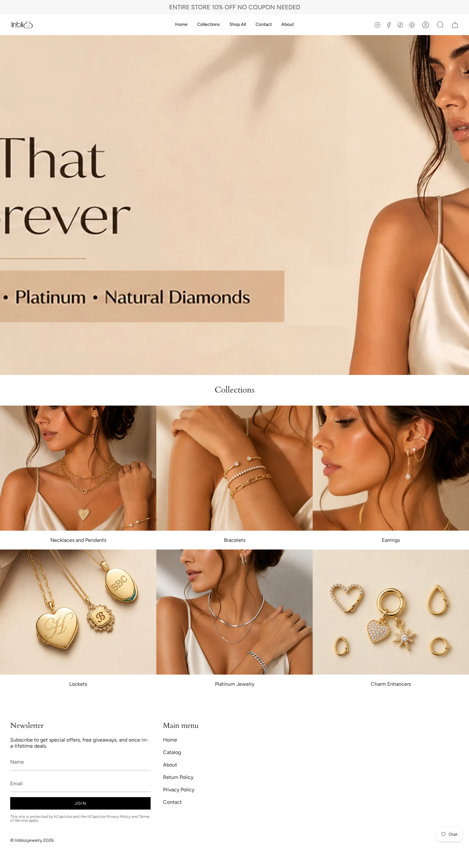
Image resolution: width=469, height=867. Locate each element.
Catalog (172, 752)
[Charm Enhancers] (391, 612)
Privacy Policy (118, 816)
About (170, 765)
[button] (208, 24)
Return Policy (178, 777)
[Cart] (455, 24)
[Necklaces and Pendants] (78, 468)
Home (170, 740)
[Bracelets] (234, 468)
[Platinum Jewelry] (234, 612)
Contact (172, 802)
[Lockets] (78, 612)
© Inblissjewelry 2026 (32, 840)
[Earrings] (391, 468)
